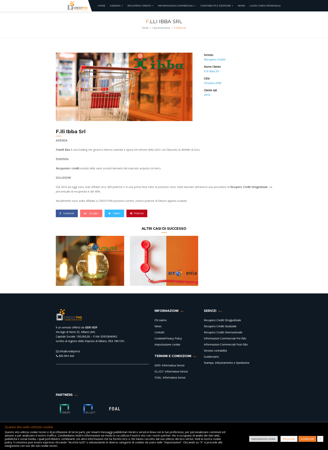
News (158, 326)
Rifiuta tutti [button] (289, 438)
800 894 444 (66, 356)
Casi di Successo (161, 27)
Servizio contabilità (215, 350)
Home (145, 27)
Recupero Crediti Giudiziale (220, 326)
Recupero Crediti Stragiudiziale (222, 320)
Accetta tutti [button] (307, 438)
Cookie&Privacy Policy (168, 338)
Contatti (159, 332)
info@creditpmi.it (69, 351)
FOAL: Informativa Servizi (170, 377)
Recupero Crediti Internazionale (223, 332)
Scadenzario (211, 356)
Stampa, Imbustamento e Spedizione (226, 362)
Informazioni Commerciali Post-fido (226, 344)
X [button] (320, 438)
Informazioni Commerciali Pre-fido (225, 338)
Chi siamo (161, 320)
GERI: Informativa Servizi (169, 365)
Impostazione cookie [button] (263, 438)
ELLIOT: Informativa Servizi (171, 371)
